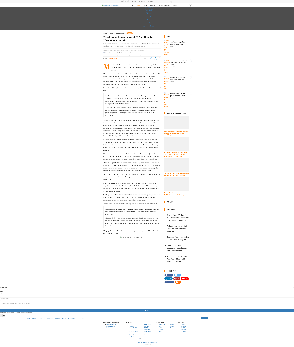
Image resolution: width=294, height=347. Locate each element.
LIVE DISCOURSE (152, 5)
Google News (170, 282)
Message (2, 300)
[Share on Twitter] (151, 58)
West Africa (146, 326)
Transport (149, 25)
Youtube (186, 278)
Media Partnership (142, 1)
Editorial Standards (111, 324)
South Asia (131, 326)
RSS (179, 282)
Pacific (130, 324)
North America (147, 331)
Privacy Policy (153, 342)
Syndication (109, 328)
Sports (149, 24)
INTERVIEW (175, 5)
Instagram (183, 329)
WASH (148, 28)
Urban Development (148, 26)
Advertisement (133, 1)
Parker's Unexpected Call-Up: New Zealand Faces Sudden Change (177, 229)
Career (126, 1)
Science (148, 21)
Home (106, 33)
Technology (148, 10)
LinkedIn (169, 278)
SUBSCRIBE (204, 318)
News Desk (172, 328)
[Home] (133, 5)
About (121, 1)
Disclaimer (139, 342)
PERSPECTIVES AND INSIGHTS (164, 5)
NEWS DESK (138, 5)
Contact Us (150, 1)
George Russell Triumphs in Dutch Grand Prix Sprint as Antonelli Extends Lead (177, 218)
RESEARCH (145, 5)
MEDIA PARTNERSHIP (60, 318)
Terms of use (146, 342)
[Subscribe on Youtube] (159, 58)
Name (1, 291)
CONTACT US (80, 318)
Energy (149, 15)
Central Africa (132, 335)
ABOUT (34, 318)
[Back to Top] (1, 315)
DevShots (172, 324)
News (111, 33)
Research (172, 326)
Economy (148, 12)
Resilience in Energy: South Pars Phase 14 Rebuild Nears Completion (178, 259)
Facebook (169, 275)
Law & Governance (148, 18)
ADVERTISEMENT (48, 318)
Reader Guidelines (110, 326)
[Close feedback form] (293, 287)
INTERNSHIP (71, 318)
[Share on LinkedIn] (155, 58)
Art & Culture (149, 9)
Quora (177, 278)
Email (1, 296)
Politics (148, 16)
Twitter (178, 275)
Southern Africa (147, 324)
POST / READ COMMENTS (136, 237)
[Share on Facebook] (148, 58)
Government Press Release (109, 50)
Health (149, 19)
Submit (147, 310)
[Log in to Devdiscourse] (172, 1)
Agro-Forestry (148, 7)
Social (148, 22)
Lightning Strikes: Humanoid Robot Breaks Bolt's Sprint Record (177, 248)
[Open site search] (190, 5)
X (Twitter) (183, 326)
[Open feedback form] (4, 316)
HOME (28, 318)
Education (149, 13)
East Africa (131, 336)
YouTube (183, 328)
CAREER (40, 318)
